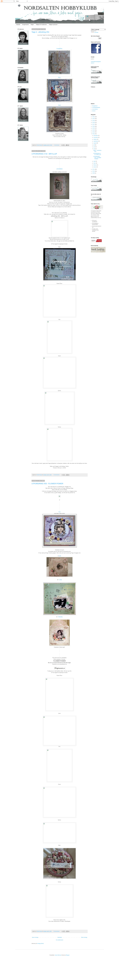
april (95, 161)
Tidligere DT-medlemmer (41, 24)
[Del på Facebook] (67, 145)
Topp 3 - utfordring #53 (40, 32)
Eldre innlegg (84, 937)
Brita (59, 77)
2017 (93, 124)
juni (94, 146)
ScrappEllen (59, 48)
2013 (93, 132)
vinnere (93, 110)
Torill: (60, 556)
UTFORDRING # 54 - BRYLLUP (44, 154)
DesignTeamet (25, 24)
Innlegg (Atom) (40, 943)
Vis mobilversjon (59, 940)
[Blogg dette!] (64, 145)
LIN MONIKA (59, 169)
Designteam (94, 105)
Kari (59, 511)
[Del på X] (65, 145)
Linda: (60, 579)
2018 (93, 122)
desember (96, 135)
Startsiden (59, 937)
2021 (93, 116)
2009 (93, 173)
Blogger (67, 955)
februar (95, 165)
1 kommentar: (57, 145)
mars (95, 163)
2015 (93, 128)
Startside (18, 24)
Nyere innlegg (35, 937)
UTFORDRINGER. (96, 107)
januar (95, 166)
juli (94, 145)
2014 (93, 130)
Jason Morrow (58, 955)
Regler (32, 24)
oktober (95, 139)
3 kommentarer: (57, 474)
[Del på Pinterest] (68, 145)
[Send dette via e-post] (62, 145)
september (96, 141)
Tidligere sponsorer (53, 24)
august (95, 143)
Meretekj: (60, 616)
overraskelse (95, 109)
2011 (93, 169)
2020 (93, 118)
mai (94, 148)
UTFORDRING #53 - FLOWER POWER (47, 484)
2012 (93, 133)
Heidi (59, 105)
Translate (96, 32)
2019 (93, 120)
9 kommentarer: (57, 931)
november (96, 137)
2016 (93, 126)
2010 (93, 171)
